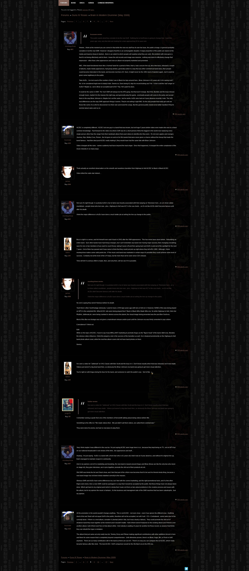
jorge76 (68, 413)
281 (69, 256)
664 (69, 184)
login (92, 10)
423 (69, 143)
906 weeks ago (180, 114)
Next (111, 21)
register (85, 10)
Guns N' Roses (79, 15)
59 (69, 416)
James (67, 181)
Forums (65, 15)
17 (106, 21)
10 (98, 21)
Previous (70, 21)
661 (72, 49)
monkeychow (70, 46)
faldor (67, 252)
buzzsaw (67, 140)
